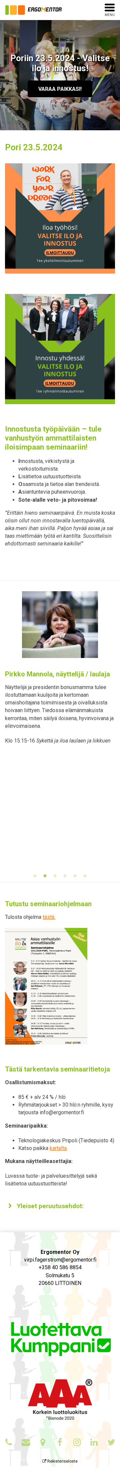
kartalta (58, 1148)
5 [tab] (75, 876)
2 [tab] (45, 876)
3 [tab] (55, 876)
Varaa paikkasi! (60, 89)
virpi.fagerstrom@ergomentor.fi (60, 1260)
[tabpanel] (60, 671)
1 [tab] (35, 876)
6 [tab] (85, 876)
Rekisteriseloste (62, 1461)
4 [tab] (65, 876)
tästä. (49, 917)
